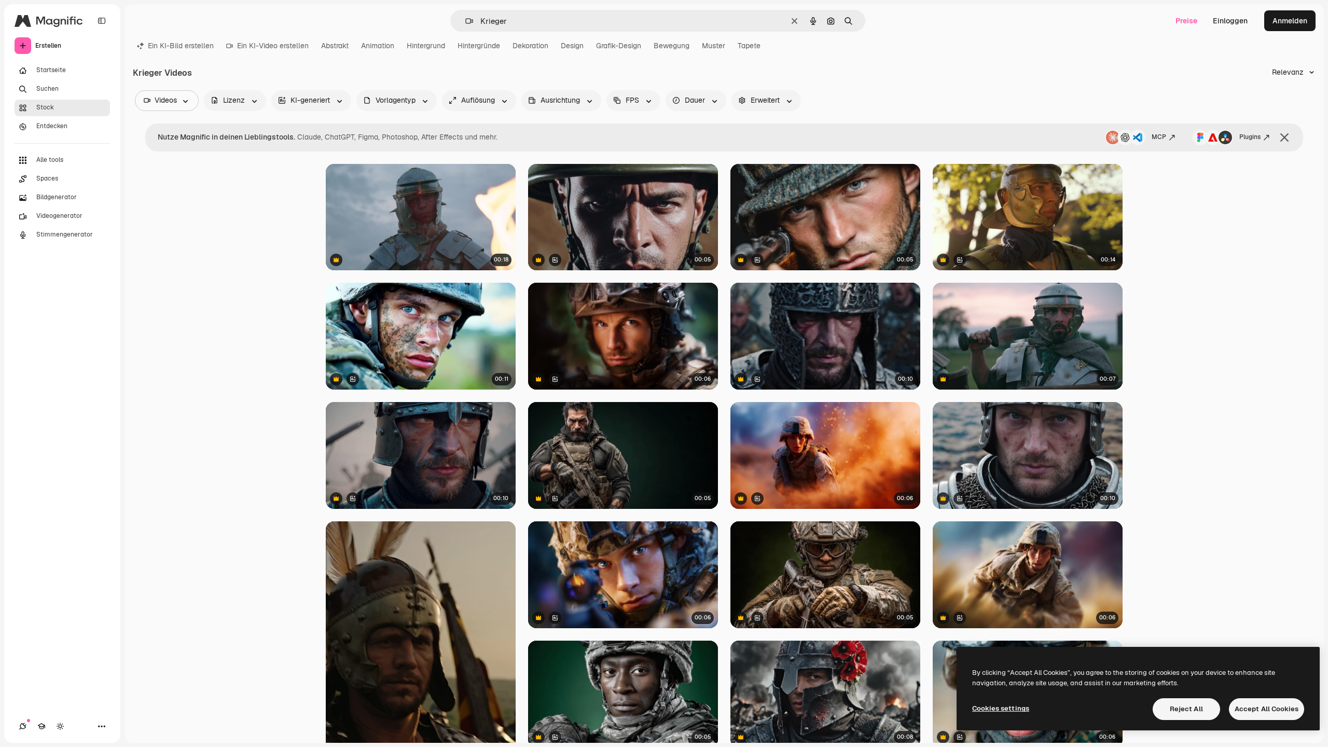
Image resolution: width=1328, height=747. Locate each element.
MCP (1159, 137)
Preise (1186, 20)
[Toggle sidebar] (101, 20)
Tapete (749, 45)
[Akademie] (41, 726)
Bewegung (671, 45)
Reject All (1186, 708)
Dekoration (530, 45)
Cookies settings (1000, 708)
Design (572, 45)
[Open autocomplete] (465, 21)
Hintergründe (479, 45)
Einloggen (1230, 20)
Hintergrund (426, 45)
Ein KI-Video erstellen (273, 45)
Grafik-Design (618, 45)
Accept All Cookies (1266, 708)
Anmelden (1289, 20)
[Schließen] (1284, 137)
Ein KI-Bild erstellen (181, 45)
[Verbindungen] (23, 726)
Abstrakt (335, 45)
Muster (713, 45)
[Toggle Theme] (60, 726)
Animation (377, 45)
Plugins (1250, 137)
